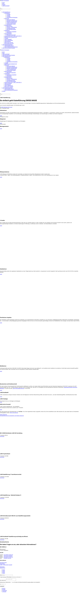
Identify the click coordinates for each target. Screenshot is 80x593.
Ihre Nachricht (3, 580)
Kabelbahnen (7, 30)
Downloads (2, 563)
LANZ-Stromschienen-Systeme (8, 48)
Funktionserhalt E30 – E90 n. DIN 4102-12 (12, 36)
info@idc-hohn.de (7, 558)
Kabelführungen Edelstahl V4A (10, 37)
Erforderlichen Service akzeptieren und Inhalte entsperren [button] (12, 415)
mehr (1, 115)
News (3, 3)
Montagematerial (7, 25)
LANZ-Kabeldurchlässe (9, 45)
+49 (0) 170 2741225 (8, 555)
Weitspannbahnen (8, 33)
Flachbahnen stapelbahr (11, 31)
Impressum (2, 566)
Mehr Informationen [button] (14, 412)
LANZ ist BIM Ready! (8, 40)
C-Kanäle (6, 38)
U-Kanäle (8, 16)
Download (2, 436)
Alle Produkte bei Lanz (9, 43)
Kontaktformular (3, 562)
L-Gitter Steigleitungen (11, 22)
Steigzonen (6, 18)
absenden (2, 586)
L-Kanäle (8, 15)
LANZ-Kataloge (7, 41)
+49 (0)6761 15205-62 (8, 554)
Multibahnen (9, 32)
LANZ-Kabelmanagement (7, 44)
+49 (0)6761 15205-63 (8, 557)
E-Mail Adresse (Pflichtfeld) (5, 577)
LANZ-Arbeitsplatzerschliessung (11, 46)
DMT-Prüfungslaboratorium (18, 388)
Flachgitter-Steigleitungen (12, 20)
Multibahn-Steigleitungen (12, 21)
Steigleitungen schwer (11, 24)
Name (1, 575)
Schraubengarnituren (11, 28)
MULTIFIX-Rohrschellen (11, 29)
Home (3, 2)
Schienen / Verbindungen (12, 27)
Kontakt (3, 4)
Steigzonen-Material (11, 19)
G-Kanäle (8, 14)
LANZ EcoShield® (5, 5)
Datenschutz (2, 567)
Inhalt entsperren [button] (3, 414)
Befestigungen (9, 26)
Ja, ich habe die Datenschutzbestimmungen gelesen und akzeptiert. (26, 582)
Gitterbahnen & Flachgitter (12, 17)
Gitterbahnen (7, 13)
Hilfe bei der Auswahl (8, 42)
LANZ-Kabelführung (6, 12)
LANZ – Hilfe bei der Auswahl (6, 564)
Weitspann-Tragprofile (11, 34)
